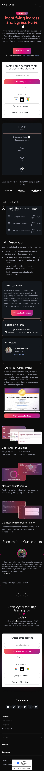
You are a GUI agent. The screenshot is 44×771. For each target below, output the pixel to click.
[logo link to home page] (22, 702)
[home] (8, 4)
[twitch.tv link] (30, 707)
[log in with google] (16, 99)
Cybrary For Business (22, 313)
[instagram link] (19, 707)
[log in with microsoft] (28, 99)
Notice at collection (22, 768)
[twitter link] (13, 707)
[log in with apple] (22, 99)
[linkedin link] (8, 707)
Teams (36, 56)
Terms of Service (8, 764)
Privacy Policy (7, 760)
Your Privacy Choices (24, 763)
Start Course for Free (22, 416)
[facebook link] (24, 707)
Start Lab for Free (22, 51)
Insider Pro (27, 56)
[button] (35, 4)
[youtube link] (35, 707)
